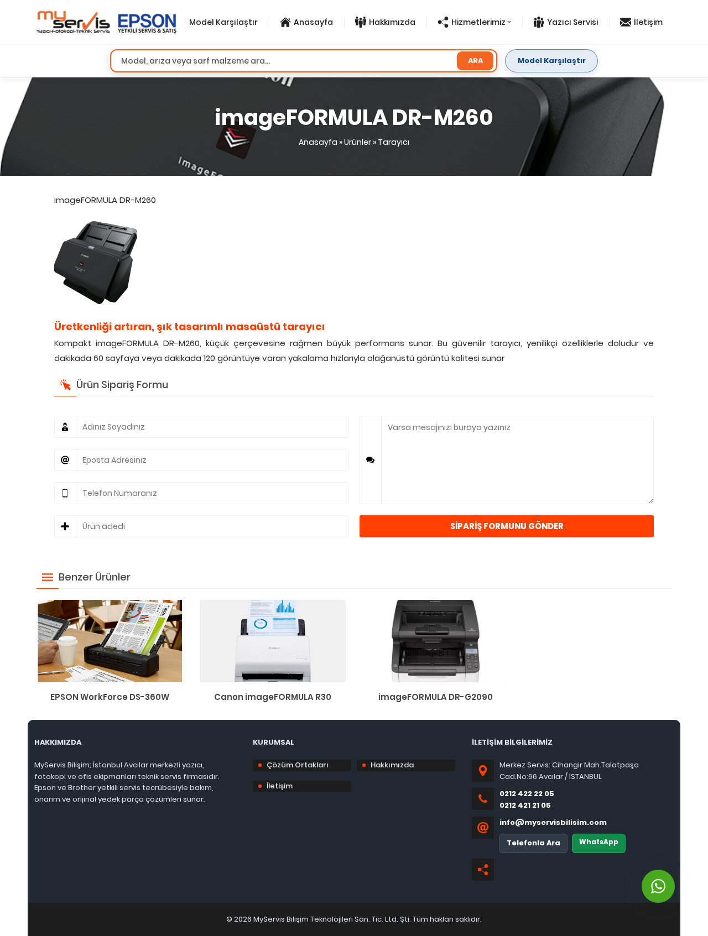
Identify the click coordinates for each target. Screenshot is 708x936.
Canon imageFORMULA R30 (272, 697)
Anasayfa (318, 142)
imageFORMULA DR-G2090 (435, 697)
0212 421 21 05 (525, 805)
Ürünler (357, 142)
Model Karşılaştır (552, 60)
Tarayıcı (393, 142)
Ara (475, 60)
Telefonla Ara (533, 843)
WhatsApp (598, 841)
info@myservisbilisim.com (553, 822)
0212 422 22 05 (526, 793)
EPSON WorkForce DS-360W (109, 697)
